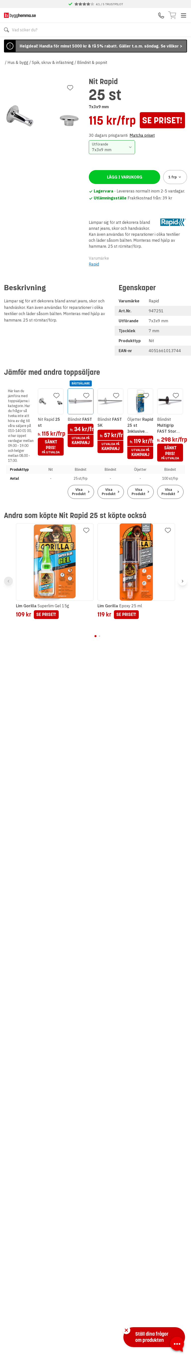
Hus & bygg (17, 62)
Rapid (94, 264)
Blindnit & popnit (92, 62)
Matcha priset (142, 135)
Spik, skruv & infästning (53, 62)
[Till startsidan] (20, 15)
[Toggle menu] (183, 15)
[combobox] (112, 147)
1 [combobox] (172, 177)
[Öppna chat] (177, 1345)
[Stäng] (126, 1330)
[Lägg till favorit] (70, 88)
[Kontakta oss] (161, 15)
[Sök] (6, 29)
